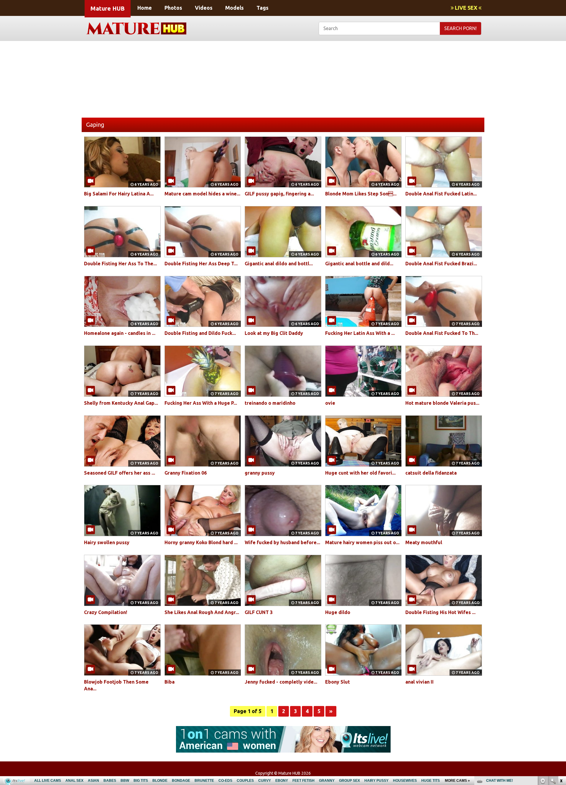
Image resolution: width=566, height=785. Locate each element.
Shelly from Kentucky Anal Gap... (121, 403)
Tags (262, 8)
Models (234, 8)
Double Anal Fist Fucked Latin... (441, 193)
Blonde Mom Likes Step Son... (360, 193)
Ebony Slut (337, 681)
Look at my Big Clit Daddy (274, 333)
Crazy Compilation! (105, 612)
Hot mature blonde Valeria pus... (442, 403)
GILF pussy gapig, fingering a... (279, 193)
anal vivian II (419, 681)
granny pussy (260, 472)
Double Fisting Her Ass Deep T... (201, 263)
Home (144, 8)
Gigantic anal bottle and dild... (359, 263)
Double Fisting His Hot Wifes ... (440, 612)
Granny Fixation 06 (185, 472)
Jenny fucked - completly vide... (281, 681)
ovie (330, 403)
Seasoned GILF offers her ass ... (119, 472)
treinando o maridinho (270, 403)
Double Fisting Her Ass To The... (120, 263)
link (561, 693)
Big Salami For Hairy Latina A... (119, 193)
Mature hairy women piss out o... (362, 542)
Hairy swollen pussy (106, 542)
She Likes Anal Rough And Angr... (201, 612)
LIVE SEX (466, 8)
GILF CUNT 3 (259, 612)
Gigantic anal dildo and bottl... (279, 263)
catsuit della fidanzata (431, 472)
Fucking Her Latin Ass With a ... (360, 333)
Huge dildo (337, 612)
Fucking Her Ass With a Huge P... (200, 403)
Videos (204, 8)
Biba (169, 681)
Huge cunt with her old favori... (360, 472)
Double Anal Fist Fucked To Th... (441, 333)
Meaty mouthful (423, 542)
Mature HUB (108, 8)
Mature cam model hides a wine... (202, 193)
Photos (173, 8)
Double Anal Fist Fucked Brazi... (441, 263)
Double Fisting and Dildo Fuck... (200, 333)
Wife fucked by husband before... (282, 542)
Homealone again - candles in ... (119, 333)
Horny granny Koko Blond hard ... (201, 542)
